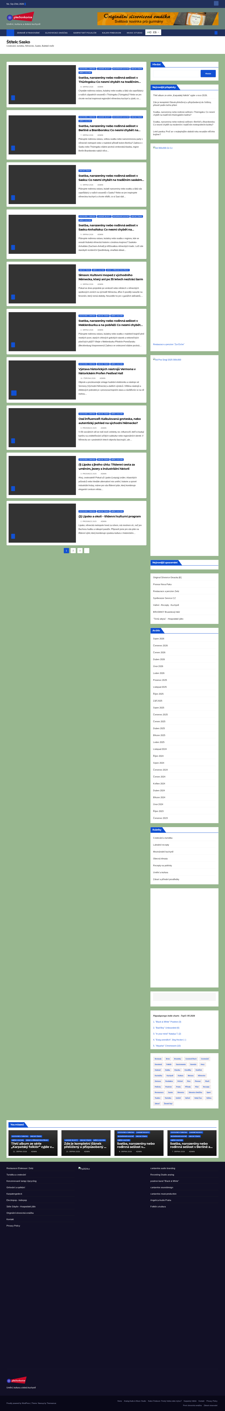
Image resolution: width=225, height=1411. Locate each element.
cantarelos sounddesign (161, 1187)
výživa (208, 1098)
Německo (201, 1076)
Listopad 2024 (160, 749)
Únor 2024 (158, 804)
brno (168, 1059)
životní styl (168, 1104)
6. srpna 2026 (87, 185)
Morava (190, 1076)
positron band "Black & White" (164, 1181)
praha (178, 1087)
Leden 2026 (158, 673)
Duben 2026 (159, 659)
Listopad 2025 (160, 687)
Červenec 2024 (160, 770)
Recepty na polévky (162, 865)
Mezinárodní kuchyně (121, 68)
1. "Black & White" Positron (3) (167, 1022)
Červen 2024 (159, 777)
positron (168, 1087)
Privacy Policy (13, 1226)
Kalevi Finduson (111, 33)
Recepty (165, 605)
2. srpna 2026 (87, 330)
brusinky (177, 1059)
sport (209, 1092)
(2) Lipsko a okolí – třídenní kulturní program (110, 516)
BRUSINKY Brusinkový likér (166, 612)
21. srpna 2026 (20, 1152)
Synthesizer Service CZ (164, 598)
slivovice (180, 1092)
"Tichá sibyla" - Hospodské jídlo (168, 619)
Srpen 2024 (158, 763)
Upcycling (32, 1181)
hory (202, 1064)
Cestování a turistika (87, 68)
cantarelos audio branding (162, 1168)
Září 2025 (157, 701)
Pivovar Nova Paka (162, 584)
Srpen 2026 (158, 639)
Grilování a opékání (16, 1187)
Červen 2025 (159, 721)
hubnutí (158, 1070)
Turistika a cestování (16, 1175)
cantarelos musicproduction (163, 1194)
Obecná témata (136, 68)
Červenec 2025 (160, 715)
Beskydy (158, 1059)
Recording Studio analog (162, 1175)
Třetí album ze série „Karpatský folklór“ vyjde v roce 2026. (180, 95)
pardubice (169, 1081)
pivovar (198, 1081)
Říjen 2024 (158, 756)
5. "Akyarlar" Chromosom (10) (167, 1046)
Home (119, 1401)
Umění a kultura (85, 72)
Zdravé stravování (28, 33)
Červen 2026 (159, 652)
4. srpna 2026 (87, 284)
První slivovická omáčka (192, 1405)
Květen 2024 (159, 784)
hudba (167, 1070)
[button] (212, 33)
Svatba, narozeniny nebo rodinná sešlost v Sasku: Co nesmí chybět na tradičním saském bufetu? (110, 180)
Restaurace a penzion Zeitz (166, 591)
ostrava (158, 1081)
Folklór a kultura (158, 1207)
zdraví (157, 1104)
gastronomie (181, 1064)
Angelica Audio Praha (160, 1200)
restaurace (159, 1092)
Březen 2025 (159, 735)
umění (178, 1098)
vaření (187, 1098)
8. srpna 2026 (87, 87)
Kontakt (10, 1219)
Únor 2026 (158, 666)
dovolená (158, 1064)
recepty (206, 1087)
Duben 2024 (159, 790)
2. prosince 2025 (89, 521)
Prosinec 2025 (160, 680)
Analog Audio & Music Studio (135, 1401)
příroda (188, 1087)
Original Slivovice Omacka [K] (167, 577)
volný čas (198, 1098)
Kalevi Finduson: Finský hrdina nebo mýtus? (165, 1401)
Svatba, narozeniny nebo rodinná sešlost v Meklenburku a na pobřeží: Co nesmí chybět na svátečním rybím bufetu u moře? (109, 325)
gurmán (193, 1064)
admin (100, 87)
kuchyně (170, 1076)
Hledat (156, 64)
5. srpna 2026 (87, 234)
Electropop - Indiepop (17, 1200)
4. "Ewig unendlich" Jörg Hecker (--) (169, 1040)
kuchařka (158, 1076)
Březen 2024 (159, 797)
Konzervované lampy (17, 1181)
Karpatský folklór (84, 33)
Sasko (170, 1092)
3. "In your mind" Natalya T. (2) (167, 1034)
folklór (168, 1064)
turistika (168, 1098)
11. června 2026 (88, 378)
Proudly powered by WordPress (19, 1403)
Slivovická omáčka (56, 33)
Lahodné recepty (104, 68)
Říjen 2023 (158, 811)
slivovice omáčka (195, 1092)
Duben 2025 (159, 728)
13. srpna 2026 (73, 1152)
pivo (188, 1081)
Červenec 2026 (160, 645)
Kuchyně (175, 605)
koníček (199, 1070)
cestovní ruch (191, 1059)
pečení (180, 1081)
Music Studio (134, 33)
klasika (177, 1070)
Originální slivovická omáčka (20, 1213)
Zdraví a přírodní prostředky (118, 270)
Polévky (158, 1087)
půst (197, 1087)
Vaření (156, 605)
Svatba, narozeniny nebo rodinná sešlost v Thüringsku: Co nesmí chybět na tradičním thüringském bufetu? (109, 82)
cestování (205, 1059)
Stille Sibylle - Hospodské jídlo (21, 1207)
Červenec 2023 (160, 818)
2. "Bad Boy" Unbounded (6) (166, 1028)
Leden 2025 (158, 742)
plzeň (207, 1081)
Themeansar (51, 1403)
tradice (157, 1098)
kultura (180, 1076)
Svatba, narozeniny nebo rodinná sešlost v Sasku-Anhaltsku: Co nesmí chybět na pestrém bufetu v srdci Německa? (108, 229)
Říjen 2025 (158, 694)
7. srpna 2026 (87, 135)
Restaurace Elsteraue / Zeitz (20, 1168)
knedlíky (188, 1070)
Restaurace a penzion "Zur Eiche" (169, 344)
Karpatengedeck (14, 1194)
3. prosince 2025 (89, 428)
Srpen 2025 (158, 708)
